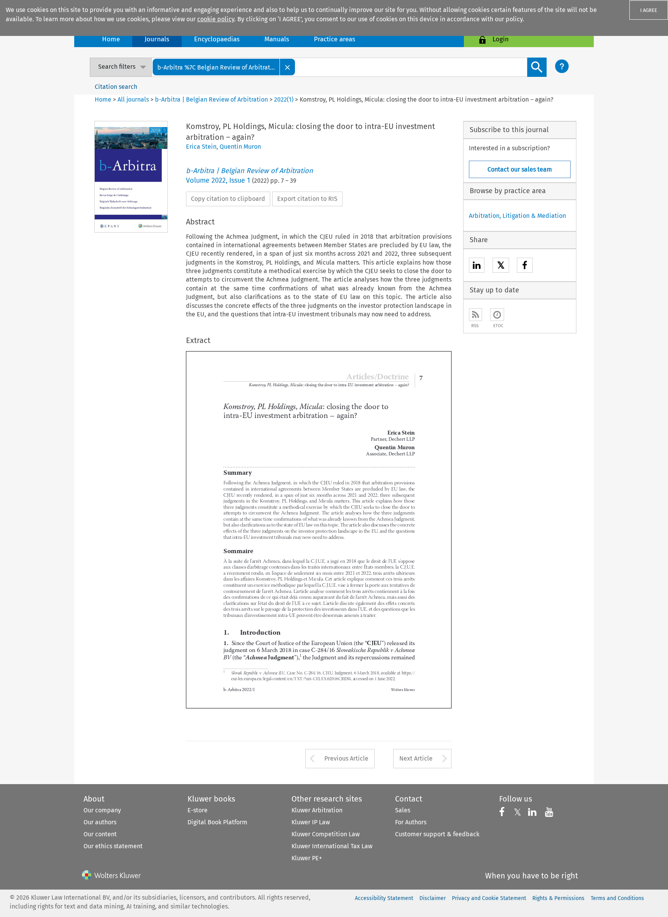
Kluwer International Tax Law (331, 846)
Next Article (416, 758)
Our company (102, 810)
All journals (134, 99)
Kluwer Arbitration (317, 810)
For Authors (410, 822)
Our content (100, 834)
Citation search (116, 86)
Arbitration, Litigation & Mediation (517, 215)
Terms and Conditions (617, 898)
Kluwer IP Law (310, 822)
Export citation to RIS (307, 198)
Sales (402, 810)
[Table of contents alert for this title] (497, 314)
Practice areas (334, 39)
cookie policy (215, 19)
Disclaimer (432, 898)
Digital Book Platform (217, 822)
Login (500, 39)
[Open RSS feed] (475, 314)
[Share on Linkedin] (476, 266)
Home (111, 39)
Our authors (100, 822)
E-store (197, 810)
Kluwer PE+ (306, 858)
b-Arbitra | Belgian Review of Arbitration (211, 99)
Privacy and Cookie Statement (489, 898)
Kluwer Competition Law (325, 834)
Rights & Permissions (558, 898)
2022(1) (283, 99)
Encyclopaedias (217, 39)
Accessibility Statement (384, 898)
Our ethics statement (113, 846)
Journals (157, 39)
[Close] (287, 67)
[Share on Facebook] (525, 266)
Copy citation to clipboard (228, 198)
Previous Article (346, 758)
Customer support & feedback (437, 834)
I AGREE (648, 10)
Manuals (276, 39)
